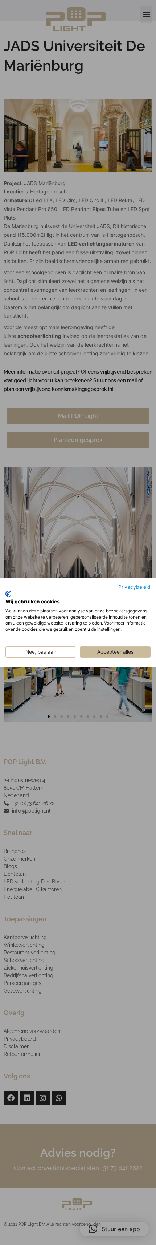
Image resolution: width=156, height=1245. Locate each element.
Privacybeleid (134, 587)
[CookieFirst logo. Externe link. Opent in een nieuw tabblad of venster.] (8, 594)
